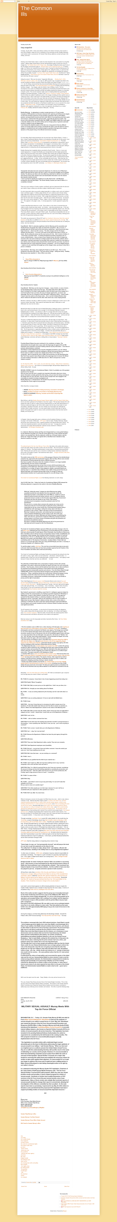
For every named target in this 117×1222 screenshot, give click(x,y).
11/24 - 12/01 (93, 154)
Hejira (90, 304)
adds (30, 104)
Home (45, 1186)
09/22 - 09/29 (93, 183)
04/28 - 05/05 (93, 354)
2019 (89, 124)
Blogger (65, 1211)
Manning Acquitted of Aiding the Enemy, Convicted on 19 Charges (46, 389)
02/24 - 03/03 (93, 383)
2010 (89, 413)
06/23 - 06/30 (93, 328)
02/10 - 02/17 (93, 389)
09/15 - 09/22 (93, 186)
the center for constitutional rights (29, 1144)
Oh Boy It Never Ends (82, 94)
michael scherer (25, 1142)
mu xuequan (24, 1177)
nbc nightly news (25, 1166)
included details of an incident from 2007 (46, 646)
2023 (89, 116)
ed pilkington (24, 1170)
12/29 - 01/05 (93, 137)
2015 (89, 132)
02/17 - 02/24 (93, 386)
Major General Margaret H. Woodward (37, 1019)
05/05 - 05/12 (93, 350)
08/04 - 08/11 (93, 205)
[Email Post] (39, 1182)
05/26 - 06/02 (93, 341)
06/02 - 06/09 (93, 338)
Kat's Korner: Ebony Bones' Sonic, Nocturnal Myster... (92, 309)
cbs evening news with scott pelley (29, 1163)
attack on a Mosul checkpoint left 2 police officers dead (39, 807)
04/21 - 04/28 (93, 357)
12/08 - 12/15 (93, 147)
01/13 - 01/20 (93, 402)
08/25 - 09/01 (93, 196)
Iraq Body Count (36, 818)
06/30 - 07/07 (93, 325)
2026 (89, 110)
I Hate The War (91, 217)
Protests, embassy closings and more (92, 230)
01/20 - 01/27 (93, 399)
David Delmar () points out (50, 140)
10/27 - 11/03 (93, 167)
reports (43, 420)
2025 (89, 112)
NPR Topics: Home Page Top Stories (85, 53)
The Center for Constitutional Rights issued (31, 477)
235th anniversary (39, 457)
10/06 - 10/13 (93, 176)
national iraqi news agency (27, 1153)
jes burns (23, 1147)
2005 (89, 423)
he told (60, 400)
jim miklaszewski (25, 1167)
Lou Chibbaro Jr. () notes (55, 163)
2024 (89, 114)
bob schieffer (24, 1164)
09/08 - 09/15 (93, 189)
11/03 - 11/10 (93, 163)
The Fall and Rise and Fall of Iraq (51, 915)
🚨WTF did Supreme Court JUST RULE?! (70, 1206)
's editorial (62, 337)
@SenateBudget (33, 1107)
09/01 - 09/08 (93, 192)
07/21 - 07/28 (93, 315)
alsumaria (23, 1155)
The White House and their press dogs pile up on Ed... (92, 237)
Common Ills (79, 110)
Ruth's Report (80, 83)
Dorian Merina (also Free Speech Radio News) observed (44, 74)
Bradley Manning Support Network (41, 400)
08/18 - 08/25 (93, 199)
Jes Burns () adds (48, 72)
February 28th (24, 107)
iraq (22, 1136)
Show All (94, 104)
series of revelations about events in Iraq (45, 653)
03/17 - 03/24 (93, 373)
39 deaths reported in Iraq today (92, 213)
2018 (89, 126)
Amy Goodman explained (30, 612)
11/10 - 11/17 (93, 160)
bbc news (23, 1156)
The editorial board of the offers (35, 446)
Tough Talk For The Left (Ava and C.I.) (92, 259)
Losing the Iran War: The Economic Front (85, 74)
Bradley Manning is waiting (92, 296)
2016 (89, 130)
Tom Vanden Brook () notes (37, 65)
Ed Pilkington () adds (36, 427)
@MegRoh (41, 1107)
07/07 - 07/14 (93, 321)
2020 (89, 122)
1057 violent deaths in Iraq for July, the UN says (92, 245)
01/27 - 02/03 (93, 396)
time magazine (24, 1140)
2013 (89, 136)
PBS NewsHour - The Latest (83, 47)
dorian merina (24, 1148)
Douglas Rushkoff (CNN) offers (62, 452)
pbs (22, 1172)
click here (38, 546)
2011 (89, 411)
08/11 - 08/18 (93, 202)
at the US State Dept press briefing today (37, 672)
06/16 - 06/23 (93, 331)
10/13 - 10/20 (93, 173)
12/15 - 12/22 (93, 144)
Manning (56, 260)
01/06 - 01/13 (93, 405)
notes (61, 808)
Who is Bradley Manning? (92, 264)
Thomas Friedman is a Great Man (85, 88)
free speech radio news (26, 1145)
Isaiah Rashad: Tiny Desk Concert (84, 79)
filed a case (26, 530)
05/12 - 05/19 (93, 347)
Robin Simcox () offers (42, 889)
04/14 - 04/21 (93, 360)
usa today (23, 1137)
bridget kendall (24, 1158)
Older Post (66, 1186)
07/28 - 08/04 (93, 208)
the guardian (24, 1169)
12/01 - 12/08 (93, 150)
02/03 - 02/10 (93, 392)
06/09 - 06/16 (93, 334)
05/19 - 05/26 (93, 344)
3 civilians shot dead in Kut (54, 800)
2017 (89, 128)
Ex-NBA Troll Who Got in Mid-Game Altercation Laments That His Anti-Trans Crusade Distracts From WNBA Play (85, 62)
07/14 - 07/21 (93, 318)
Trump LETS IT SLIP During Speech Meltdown (72, 1196)
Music (78, 78)
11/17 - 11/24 (93, 157)
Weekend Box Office (81, 96)
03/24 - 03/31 (93, 370)
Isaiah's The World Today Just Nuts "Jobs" (92, 300)
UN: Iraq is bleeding (92, 292)
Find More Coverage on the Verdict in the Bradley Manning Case (44, 391)
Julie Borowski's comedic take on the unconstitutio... (92, 284)
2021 (89, 120)
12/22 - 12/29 (93, 141)
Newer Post (24, 1186)
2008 (89, 417)
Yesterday (23, 820)
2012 (89, 409)
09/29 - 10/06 (93, 179)
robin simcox (24, 1161)
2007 (89, 419)
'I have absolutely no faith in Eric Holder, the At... (92, 277)
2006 (89, 421)
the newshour (24, 1174)
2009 (89, 415)
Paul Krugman (80, 73)
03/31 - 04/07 (93, 367)
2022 (89, 118)
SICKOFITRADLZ (81, 99)
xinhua (22, 1175)
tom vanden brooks (25, 1139)
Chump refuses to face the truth (83, 84)
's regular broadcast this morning (52, 219)
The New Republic (81, 67)
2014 (89, 134)
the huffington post (25, 1159)
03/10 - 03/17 (93, 376)
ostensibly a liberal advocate (35, 142)
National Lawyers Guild (38, 581)
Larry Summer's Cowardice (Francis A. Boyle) (92, 222)
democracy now (25, 1150)
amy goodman (24, 1151)
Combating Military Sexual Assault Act (50, 1027)
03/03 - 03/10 (93, 380)
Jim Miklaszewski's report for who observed (41, 335)
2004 (89, 425)
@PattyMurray (24, 1107)
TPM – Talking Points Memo (83, 59)
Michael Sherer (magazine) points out (51, 66)
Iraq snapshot (92, 226)
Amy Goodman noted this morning (38, 589)
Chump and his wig (80, 101)
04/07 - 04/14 (93, 363)
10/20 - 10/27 (93, 170)
